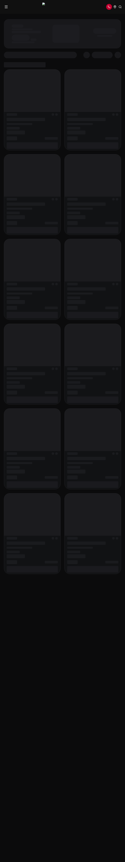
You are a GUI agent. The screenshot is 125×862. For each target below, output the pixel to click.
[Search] (120, 7)
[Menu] (6, 6)
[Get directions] (115, 7)
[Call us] (109, 7)
